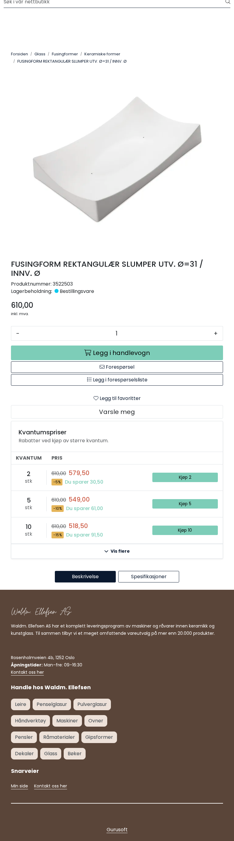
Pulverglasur (92, 704)
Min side (19, 786)
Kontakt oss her (27, 672)
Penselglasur (52, 704)
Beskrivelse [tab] (85, 576)
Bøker (75, 753)
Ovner (95, 720)
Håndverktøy (30, 720)
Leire (20, 704)
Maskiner (67, 720)
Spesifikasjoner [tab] (149, 576)
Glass (50, 753)
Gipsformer (99, 737)
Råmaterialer (59, 737)
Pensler (24, 737)
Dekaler (24, 753)
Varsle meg (117, 412)
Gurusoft (117, 829)
